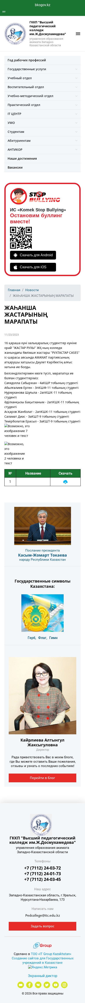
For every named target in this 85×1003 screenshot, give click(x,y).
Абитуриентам (19, 140)
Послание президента (42, 550)
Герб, (32, 638)
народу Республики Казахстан (42, 560)
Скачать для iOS (33, 267)
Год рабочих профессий (27, 60)
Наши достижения (22, 158)
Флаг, (42, 638)
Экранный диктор (42, 976)
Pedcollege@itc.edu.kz (42, 915)
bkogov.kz (42, 5)
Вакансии (15, 167)
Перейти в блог (42, 778)
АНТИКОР (15, 149)
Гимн (53, 638)
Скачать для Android (36, 255)
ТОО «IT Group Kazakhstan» (51, 954)
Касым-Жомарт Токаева (42, 555)
